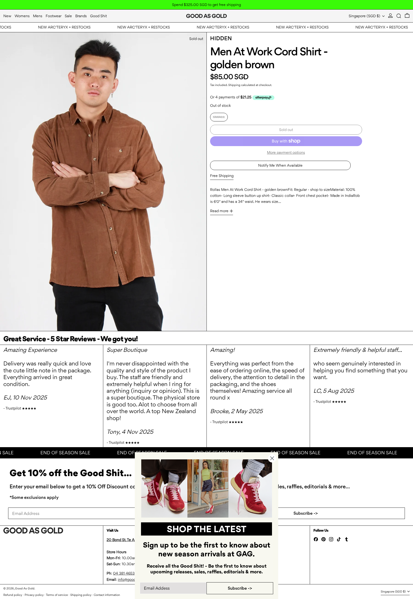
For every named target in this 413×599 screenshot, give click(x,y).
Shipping (234, 85)
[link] (206, 488)
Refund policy (12, 595)
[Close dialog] (272, 458)
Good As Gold (24, 588)
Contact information (107, 595)
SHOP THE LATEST (206, 529)
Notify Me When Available (280, 165)
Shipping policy (81, 595)
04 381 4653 (124, 573)
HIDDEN (221, 38)
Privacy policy (34, 595)
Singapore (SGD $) (365, 16)
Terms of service (57, 595)
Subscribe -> (305, 513)
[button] (398, 16)
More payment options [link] (286, 152)
